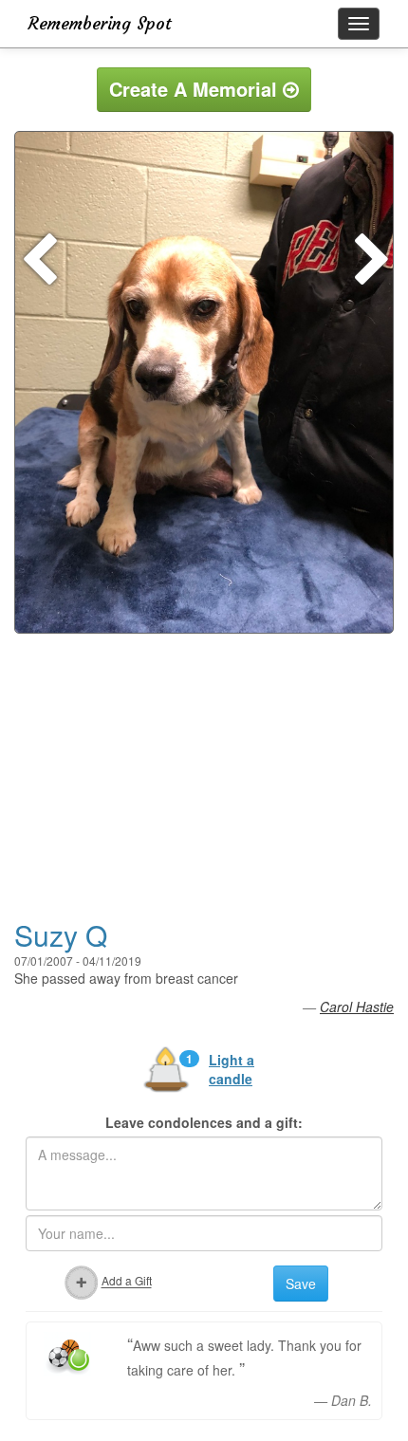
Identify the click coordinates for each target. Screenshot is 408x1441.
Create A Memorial (196, 88)
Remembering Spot (100, 23)
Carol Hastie (357, 1006)
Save (301, 1283)
